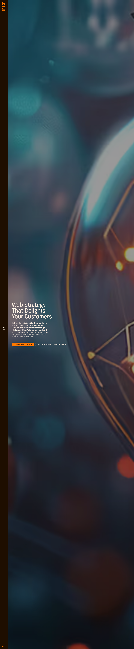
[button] (4, 329)
